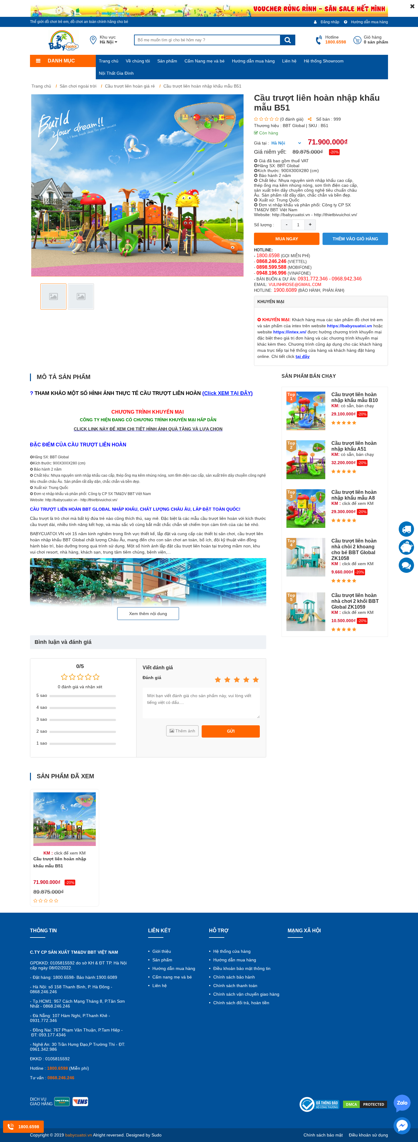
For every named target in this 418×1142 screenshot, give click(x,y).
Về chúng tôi (138, 60)
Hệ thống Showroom (324, 60)
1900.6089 (285, 290)
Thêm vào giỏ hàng (355, 238)
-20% (334, 152)
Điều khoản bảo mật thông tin (241, 968)
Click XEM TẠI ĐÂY (227, 393)
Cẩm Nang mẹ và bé (205, 60)
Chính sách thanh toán (234, 985)
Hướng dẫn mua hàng (369, 22)
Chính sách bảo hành (233, 977)
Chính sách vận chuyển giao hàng (245, 994)
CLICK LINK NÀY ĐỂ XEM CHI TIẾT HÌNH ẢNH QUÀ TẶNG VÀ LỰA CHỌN (148, 428)
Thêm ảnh (184, 730)
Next (235, 296)
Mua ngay (286, 238)
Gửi (231, 731)
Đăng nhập (329, 22)
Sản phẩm (167, 60)
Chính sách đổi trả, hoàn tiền (240, 1002)
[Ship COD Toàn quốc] (406, 529)
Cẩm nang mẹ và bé (171, 977)
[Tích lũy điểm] (406, 547)
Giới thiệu (161, 951)
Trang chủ (108, 60)
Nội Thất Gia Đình (116, 73)
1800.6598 (268, 255)
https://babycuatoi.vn (349, 325)
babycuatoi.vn (78, 1135)
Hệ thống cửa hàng (231, 951)
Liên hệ (289, 60)
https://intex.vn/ (289, 331)
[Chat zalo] (406, 565)
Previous (39, 296)
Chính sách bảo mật (323, 1135)
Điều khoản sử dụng (368, 1135)
